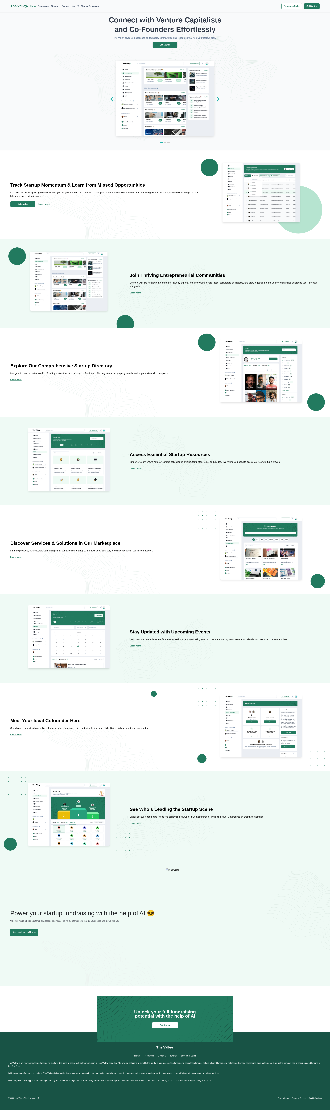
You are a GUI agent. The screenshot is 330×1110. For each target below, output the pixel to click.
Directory (55, 6)
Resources (43, 6)
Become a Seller (292, 6)
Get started (23, 204)
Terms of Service (299, 1098)
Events (65, 6)
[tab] (161, 142)
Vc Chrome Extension (88, 6)
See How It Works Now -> (24, 932)
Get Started (311, 6)
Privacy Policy (283, 1098)
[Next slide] (217, 99)
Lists (73, 6)
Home (33, 6)
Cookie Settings (315, 1098)
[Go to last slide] (112, 99)
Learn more (44, 204)
